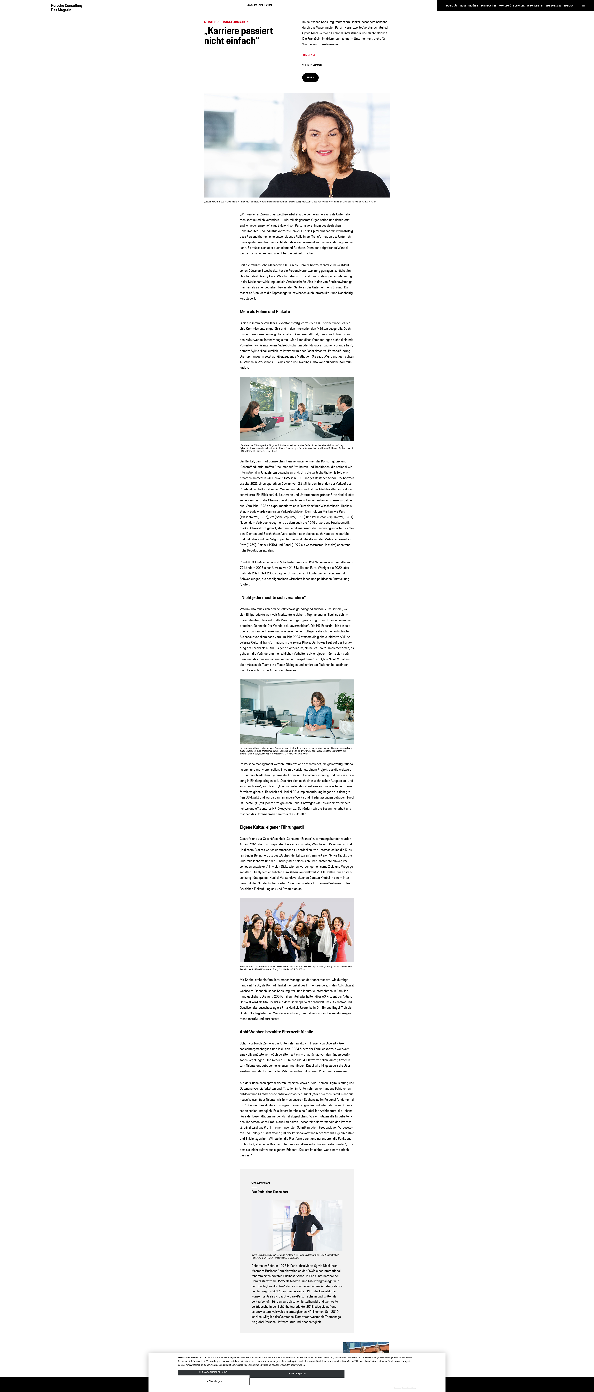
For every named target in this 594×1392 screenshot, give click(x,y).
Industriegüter (469, 6)
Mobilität (451, 6)
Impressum (397, 1388)
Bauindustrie (488, 6)
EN (583, 6)
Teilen (310, 77)
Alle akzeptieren (298, 1373)
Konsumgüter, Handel (259, 5)
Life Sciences (553, 6)
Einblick (568, 6)
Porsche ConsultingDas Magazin (66, 8)
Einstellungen (215, 1381)
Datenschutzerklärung (409, 1388)
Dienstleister (535, 6)
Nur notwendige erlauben (213, 1372)
